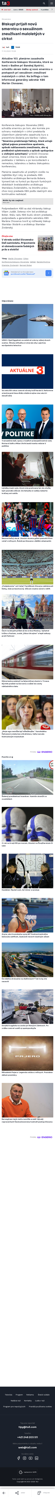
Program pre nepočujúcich (14, 1407)
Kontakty (28, 1401)
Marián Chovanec (15, 259)
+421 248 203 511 (27, 1437)
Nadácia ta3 (16, 1401)
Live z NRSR (18, 10)
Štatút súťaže (44, 1395)
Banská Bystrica (43, 262)
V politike (45, 10)
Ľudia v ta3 (39, 1401)
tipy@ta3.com (27, 1427)
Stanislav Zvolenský (10, 265)
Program (19, 1395)
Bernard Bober (26, 265)
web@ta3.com (27, 1447)
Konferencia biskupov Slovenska (15, 262)
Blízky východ (32, 10)
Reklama (30, 1395)
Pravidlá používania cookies (40, 1407)
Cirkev (25, 259)
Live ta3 (7, 10)
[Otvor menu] (51, 3)
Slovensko (6, 19)
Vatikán (33, 262)
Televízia (8, 1395)
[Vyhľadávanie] (44, 3)
